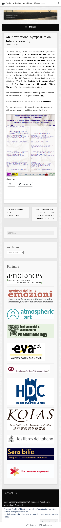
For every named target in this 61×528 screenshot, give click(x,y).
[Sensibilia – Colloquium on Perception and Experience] (30, 459)
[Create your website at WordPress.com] (30, 3)
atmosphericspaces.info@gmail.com (23, 502)
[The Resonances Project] (30, 478)
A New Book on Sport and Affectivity (15, 212)
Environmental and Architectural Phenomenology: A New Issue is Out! (45, 213)
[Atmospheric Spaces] (30, 19)
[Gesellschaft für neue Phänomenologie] (28, 373)
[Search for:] (30, 233)
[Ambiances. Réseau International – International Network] (24, 283)
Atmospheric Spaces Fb (14, 505)
